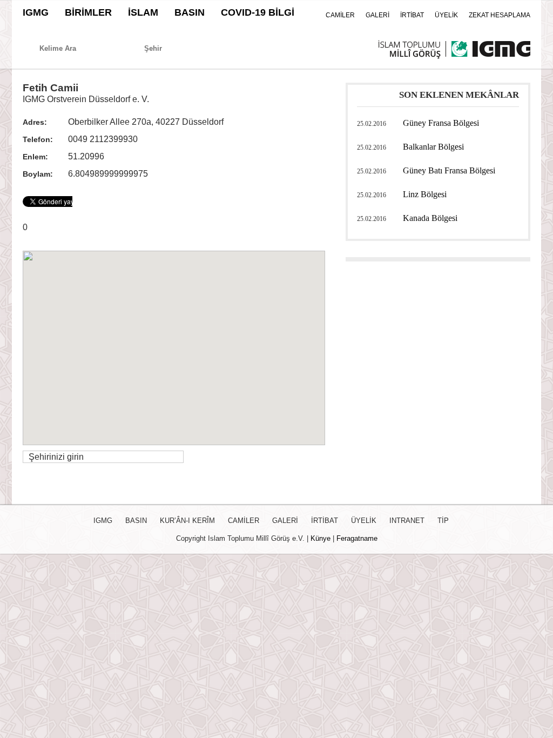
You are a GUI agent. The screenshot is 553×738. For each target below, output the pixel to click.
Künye (321, 538)
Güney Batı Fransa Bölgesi (449, 170)
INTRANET (406, 520)
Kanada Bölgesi (430, 218)
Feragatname (356, 538)
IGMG (36, 12)
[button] (174, 341)
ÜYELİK (446, 15)
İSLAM (143, 12)
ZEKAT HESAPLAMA (499, 15)
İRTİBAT (412, 15)
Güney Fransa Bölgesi (441, 123)
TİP (443, 520)
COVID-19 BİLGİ (257, 12)
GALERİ (377, 15)
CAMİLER (340, 15)
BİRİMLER (88, 12)
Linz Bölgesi (425, 194)
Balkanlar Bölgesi (433, 146)
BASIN (189, 12)
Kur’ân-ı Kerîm (187, 520)
